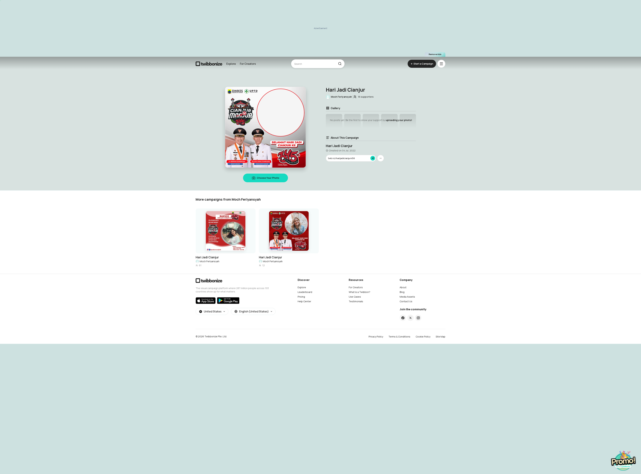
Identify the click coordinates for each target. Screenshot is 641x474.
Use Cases (355, 296)
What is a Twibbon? (359, 292)
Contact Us (406, 301)
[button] (340, 63)
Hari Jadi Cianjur (207, 257)
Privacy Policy (376, 336)
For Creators (248, 64)
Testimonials (356, 301)
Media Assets (407, 296)
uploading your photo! (399, 120)
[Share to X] (410, 318)
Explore (231, 64)
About (403, 287)
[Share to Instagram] (418, 318)
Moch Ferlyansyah (209, 261)
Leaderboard (305, 292)
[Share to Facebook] (403, 318)
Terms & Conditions (399, 336)
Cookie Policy (423, 336)
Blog (402, 292)
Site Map (440, 336)
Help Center (304, 301)
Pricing (301, 296)
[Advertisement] (320, 28)
